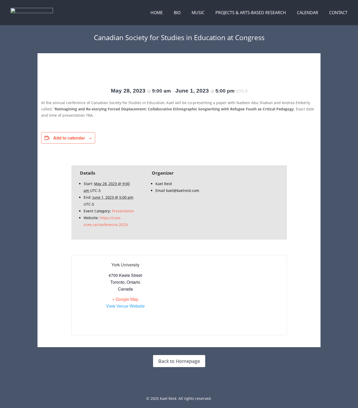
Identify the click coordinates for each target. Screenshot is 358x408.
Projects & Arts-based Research (250, 12)
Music (198, 12)
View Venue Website (125, 306)
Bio (177, 12)
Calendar (307, 12)
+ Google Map (125, 299)
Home (156, 12)
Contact (338, 12)
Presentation (123, 210)
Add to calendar (69, 138)
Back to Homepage (179, 361)
